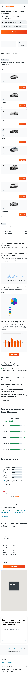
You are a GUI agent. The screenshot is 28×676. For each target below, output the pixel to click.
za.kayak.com (5, 648)
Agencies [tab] (5, 629)
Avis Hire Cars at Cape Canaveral (6, 511)
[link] (14, 354)
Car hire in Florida (7, 650)
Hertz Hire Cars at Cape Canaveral (7, 515)
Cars (10, 648)
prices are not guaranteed (7, 662)
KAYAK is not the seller (7, 666)
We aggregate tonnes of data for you (11, 669)
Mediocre (6, 476)
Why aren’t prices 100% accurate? (10, 671)
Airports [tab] (12, 629)
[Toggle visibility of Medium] (11, 312)
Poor (5, 477)
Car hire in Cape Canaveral (17, 650)
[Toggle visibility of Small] (11, 314)
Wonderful (7, 467)
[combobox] (5, 16)
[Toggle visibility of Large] (11, 310)
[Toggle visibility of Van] (11, 316)
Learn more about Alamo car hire (11, 637)
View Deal (22, 87)
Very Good (7, 469)
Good (5, 471)
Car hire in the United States (18, 648)
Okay (5, 472)
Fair (5, 474)
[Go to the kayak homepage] (9, 6)
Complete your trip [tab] (21, 629)
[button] (2, 6)
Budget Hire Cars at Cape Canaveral (20, 511)
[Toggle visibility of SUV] (11, 308)
